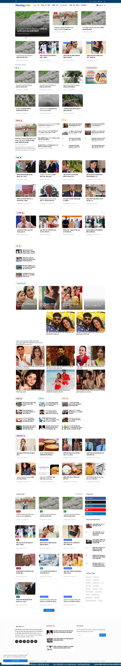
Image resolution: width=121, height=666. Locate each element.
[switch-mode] (105, 1)
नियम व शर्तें (91, 661)
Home (35, 5)
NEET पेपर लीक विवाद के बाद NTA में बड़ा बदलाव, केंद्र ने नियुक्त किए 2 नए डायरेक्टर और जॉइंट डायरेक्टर (75, 428)
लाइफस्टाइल (20, 436)
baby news (88, 580)
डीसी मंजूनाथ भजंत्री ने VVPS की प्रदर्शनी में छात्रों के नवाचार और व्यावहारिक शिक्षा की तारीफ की (99, 565)
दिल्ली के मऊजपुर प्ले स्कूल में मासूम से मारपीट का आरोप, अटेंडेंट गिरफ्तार (29, 404)
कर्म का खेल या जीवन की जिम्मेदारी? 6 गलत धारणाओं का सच (98, 124)
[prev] (102, 213)
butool (18, 33)
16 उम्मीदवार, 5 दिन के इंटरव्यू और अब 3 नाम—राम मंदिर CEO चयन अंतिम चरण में (75, 133)
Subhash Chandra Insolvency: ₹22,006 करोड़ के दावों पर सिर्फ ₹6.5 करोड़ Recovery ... (49, 124)
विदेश (18, 157)
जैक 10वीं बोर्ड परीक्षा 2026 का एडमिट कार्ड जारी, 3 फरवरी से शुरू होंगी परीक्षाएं (98, 533)
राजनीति (53, 5)
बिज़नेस (42, 5)
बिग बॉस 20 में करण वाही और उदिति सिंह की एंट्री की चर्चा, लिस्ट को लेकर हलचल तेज (59, 367)
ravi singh (56, 31)
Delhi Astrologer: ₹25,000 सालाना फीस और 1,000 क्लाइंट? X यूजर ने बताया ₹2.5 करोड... (48, 131)
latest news (88, 577)
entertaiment (66, 42)
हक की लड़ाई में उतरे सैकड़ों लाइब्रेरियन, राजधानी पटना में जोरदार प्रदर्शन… (74, 147)
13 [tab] (39, 37)
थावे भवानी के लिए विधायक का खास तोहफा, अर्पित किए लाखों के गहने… (98, 146)
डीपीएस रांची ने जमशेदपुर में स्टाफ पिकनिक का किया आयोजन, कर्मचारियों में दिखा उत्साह (57, 664)
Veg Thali (100, 600)
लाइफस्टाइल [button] (83, 5)
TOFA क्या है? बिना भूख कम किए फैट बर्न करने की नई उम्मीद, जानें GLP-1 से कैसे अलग (52, 404)
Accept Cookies (15, 660)
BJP (102, 583)
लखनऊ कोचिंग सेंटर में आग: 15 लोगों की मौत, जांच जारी (99, 525)
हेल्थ (74, 5)
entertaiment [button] (63, 5)
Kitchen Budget (89, 597)
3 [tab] (27, 37)
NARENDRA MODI (95, 594)
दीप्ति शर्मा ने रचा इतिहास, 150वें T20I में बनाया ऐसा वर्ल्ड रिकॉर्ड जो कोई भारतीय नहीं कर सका (29, 267)
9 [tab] (34, 37)
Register (95, 1)
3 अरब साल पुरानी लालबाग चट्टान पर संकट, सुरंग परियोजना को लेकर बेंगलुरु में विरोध (75, 404)
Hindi (100, 1)
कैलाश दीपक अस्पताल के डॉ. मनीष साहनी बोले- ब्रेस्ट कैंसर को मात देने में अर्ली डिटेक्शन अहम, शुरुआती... (52, 428)
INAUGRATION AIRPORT (91, 600)
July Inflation (95, 589)
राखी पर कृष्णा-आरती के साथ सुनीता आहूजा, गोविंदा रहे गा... (70, 305)
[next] (104, 213)
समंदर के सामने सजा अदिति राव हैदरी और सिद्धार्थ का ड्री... (26, 305)
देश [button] (38, 5)
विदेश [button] (49, 5)
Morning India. (31, 661)
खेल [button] (57, 5)
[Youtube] (28, 641)
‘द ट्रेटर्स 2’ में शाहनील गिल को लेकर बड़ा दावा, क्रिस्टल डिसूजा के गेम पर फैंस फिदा (30, 367)
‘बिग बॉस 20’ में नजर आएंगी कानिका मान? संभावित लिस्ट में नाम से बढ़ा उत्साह (30, 391)
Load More (48, 610)
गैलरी (16, 1)
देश (83, 13)
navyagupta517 (41, 141)
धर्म (45, 5)
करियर (64, 398)
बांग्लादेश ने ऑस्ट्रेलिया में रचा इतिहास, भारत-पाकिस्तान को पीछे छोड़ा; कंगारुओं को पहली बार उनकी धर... (63, 647)
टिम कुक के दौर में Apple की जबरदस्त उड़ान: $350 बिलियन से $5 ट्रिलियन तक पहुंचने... (48, 145)
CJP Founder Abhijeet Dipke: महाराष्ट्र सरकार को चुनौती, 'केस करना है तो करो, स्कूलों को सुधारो (52, 413)
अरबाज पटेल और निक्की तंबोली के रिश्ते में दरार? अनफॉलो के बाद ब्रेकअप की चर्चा (58, 391)
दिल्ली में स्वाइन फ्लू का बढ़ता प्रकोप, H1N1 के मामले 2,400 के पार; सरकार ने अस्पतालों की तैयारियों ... (52, 420)
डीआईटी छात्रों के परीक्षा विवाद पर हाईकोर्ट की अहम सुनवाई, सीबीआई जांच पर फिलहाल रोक (99, 557)
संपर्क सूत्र (103, 661)
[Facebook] (16, 641)
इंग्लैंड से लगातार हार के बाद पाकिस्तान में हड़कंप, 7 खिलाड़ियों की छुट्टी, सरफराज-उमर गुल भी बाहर (29, 252)
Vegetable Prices (96, 583)
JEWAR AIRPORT (89, 592)
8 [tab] (33, 37)
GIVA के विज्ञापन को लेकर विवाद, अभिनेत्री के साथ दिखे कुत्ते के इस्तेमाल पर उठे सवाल (90, 391)
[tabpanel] (32, 24)
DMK (101, 589)
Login (90, 1)
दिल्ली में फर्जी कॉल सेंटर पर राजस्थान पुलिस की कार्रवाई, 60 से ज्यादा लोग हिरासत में (29, 412)
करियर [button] (77, 5)
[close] (27, 653)
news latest (88, 586)
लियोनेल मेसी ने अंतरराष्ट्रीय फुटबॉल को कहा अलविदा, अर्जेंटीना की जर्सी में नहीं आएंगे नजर (29, 259)
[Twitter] (20, 641)
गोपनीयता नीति (97, 661)
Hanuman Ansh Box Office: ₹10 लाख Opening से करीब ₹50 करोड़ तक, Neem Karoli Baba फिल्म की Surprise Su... (29, 342)
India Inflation (96, 586)
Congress (88, 589)
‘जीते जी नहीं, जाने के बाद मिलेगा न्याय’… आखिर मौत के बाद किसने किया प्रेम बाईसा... (75, 140)
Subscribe (102, 635)
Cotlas (45, 661)
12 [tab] (38, 37)
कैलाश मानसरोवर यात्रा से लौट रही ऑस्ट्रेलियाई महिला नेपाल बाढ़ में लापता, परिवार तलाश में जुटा (29, 427)
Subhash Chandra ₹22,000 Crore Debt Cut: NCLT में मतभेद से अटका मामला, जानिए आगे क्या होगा (25, 140)
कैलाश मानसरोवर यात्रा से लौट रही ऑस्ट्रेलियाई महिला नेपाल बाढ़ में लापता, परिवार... (75, 125)
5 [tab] (29, 37)
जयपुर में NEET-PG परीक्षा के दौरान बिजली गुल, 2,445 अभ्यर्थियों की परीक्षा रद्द (75, 412)
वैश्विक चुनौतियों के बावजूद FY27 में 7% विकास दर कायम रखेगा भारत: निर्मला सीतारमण (49, 138)
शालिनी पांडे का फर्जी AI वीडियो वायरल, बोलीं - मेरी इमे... (48, 305)
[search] (104, 5)
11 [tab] (37, 37)
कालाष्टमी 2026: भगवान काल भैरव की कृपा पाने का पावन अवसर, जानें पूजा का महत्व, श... (98, 133)
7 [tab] (32, 37)
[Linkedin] (31, 641)
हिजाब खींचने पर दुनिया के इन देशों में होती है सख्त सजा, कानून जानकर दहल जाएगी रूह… (98, 140)
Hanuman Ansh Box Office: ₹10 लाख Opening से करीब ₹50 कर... (94, 305)
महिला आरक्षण (97, 597)
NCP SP (87, 594)
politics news (96, 577)
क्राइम (70, 5)
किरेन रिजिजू (88, 583)
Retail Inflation (98, 592)
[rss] (35, 641)
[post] (32, 24)
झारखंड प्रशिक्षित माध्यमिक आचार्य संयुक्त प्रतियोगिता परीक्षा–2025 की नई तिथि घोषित (99, 541)
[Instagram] (24, 641)
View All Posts (78, 494)
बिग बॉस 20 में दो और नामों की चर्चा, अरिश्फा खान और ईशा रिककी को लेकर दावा (59, 333)
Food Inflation (96, 580)
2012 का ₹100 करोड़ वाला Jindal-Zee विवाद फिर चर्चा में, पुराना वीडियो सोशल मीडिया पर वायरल (29, 420)
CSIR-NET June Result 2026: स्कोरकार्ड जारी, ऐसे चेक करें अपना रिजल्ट (75, 420)
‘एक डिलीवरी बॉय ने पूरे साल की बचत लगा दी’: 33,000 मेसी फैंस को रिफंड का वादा (29, 275)
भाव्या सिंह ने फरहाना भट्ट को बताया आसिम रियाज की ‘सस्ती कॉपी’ (90, 367)
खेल (40, 42)
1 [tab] (24, 37)
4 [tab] (28, 37)
